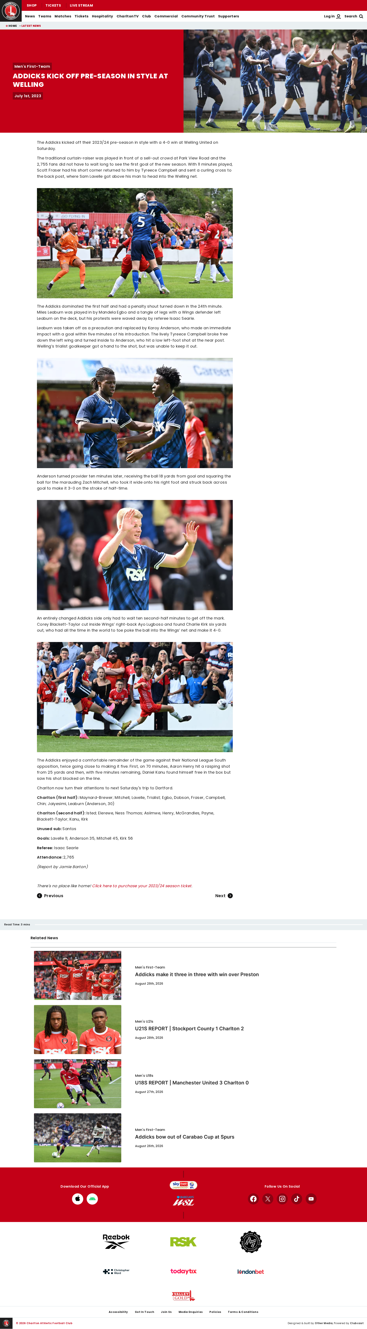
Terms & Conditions (243, 1312)
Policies (215, 1312)
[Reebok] (116, 1242)
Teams (44, 16)
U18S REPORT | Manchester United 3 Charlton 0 (192, 1083)
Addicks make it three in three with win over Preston (197, 974)
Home (12, 26)
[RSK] (183, 1242)
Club (146, 16)
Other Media (324, 1323)
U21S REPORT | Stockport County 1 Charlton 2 (189, 1029)
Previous (53, 896)
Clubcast (357, 1323)
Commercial (166, 16)
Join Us (166, 1312)
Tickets (53, 5)
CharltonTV (128, 16)
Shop (32, 5)
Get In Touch (144, 1312)
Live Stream (81, 5)
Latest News (31, 26)
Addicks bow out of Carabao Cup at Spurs (184, 1137)
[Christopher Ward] (116, 1271)
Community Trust (198, 16)
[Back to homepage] (11, 11)
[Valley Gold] (183, 1295)
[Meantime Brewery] (251, 1242)
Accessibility (118, 1312)
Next (220, 896)
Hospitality (102, 16)
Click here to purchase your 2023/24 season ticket (141, 885)
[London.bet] (251, 1272)
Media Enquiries (191, 1312)
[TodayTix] (183, 1271)
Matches (63, 16)
